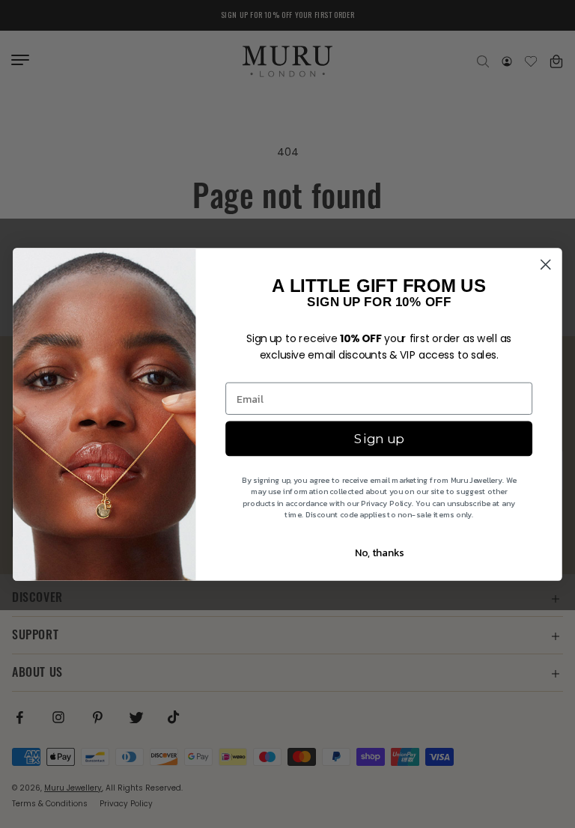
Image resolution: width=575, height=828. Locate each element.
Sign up (379, 438)
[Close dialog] (546, 264)
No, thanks (379, 552)
